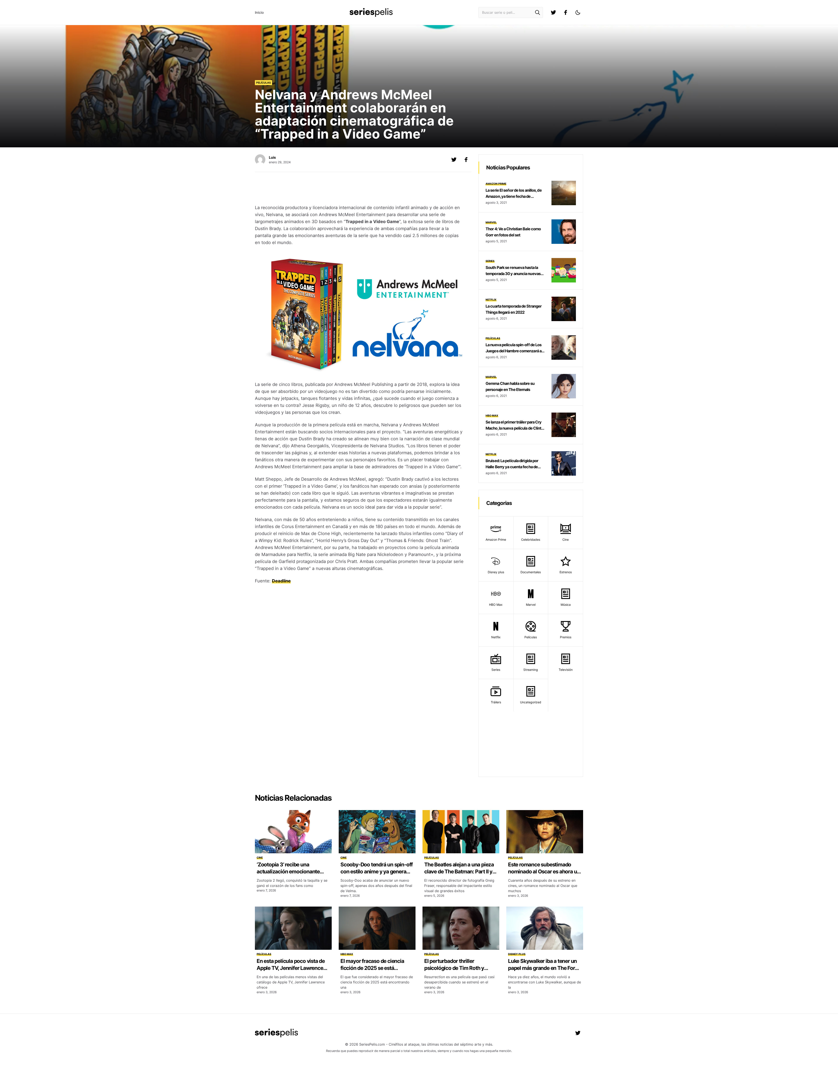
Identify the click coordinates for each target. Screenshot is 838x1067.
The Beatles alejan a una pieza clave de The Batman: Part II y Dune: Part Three (459, 871)
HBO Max (492, 415)
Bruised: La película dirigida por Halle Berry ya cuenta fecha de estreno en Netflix (512, 466)
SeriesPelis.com (372, 1044)
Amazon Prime (496, 183)
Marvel (491, 222)
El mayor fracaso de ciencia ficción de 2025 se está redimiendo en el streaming (372, 968)
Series (490, 261)
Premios (565, 637)
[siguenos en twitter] (553, 12)
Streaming (530, 669)
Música (566, 604)
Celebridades (530, 539)
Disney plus (496, 572)
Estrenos (566, 572)
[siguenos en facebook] (565, 12)
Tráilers (496, 702)
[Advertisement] (359, 189)
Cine (565, 539)
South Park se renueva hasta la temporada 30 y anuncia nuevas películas (513, 273)
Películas (263, 82)
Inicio (259, 12)
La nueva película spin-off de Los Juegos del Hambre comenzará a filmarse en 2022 (513, 350)
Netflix (491, 299)
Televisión (566, 669)
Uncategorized (530, 702)
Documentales (530, 572)
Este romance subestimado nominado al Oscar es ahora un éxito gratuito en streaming (544, 871)
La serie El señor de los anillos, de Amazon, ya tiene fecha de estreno (514, 196)
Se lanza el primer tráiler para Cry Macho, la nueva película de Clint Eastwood (514, 428)
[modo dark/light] (578, 12)
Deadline (281, 580)
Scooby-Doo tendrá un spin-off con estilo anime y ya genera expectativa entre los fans (376, 871)
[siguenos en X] (454, 159)
